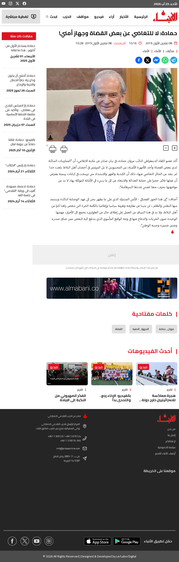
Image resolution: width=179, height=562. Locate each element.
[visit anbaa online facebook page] (12, 541)
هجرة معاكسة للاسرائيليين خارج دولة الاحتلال (159, 399)
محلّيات (170, 51)
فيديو (99, 16)
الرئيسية (141, 16)
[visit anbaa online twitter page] (24, 541)
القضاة (118, 328)
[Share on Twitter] (147, 60)
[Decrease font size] (166, 148)
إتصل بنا (172, 435)
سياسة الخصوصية (167, 447)
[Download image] (50, 137)
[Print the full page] (63, 148)
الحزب (67, 16)
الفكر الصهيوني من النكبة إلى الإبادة (70, 397)
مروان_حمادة (166, 328)
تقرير (169, 389)
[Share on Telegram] (173, 60)
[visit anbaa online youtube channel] (36, 541)
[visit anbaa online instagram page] (49, 541)
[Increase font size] (174, 148)
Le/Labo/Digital (126, 556)
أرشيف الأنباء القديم (165, 453)
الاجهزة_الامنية (141, 328)
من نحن (171, 428)
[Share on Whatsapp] (165, 60)
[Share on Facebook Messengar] (156, 60)
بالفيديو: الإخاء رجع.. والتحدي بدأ (115, 397)
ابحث (53, 16)
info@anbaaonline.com (68, 448)
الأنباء (157, 51)
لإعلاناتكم (171, 441)
